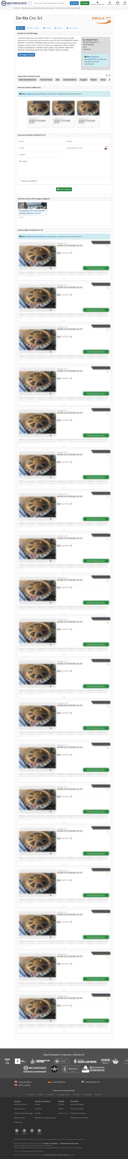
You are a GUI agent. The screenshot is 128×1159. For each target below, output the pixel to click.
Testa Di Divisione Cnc (27, 80)
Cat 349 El (40, 1094)
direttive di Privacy (50, 1155)
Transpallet (88, 1094)
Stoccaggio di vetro (63, 1094)
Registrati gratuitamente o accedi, (40, 94)
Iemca (103, 80)
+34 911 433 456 (24, 1085)
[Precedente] (107, 75)
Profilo (21, 28)
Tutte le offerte (73, 28)
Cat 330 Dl (50, 1094)
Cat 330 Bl (30, 1094)
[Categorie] (29, 3)
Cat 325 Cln (77, 1094)
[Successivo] (109, 75)
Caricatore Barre (69, 80)
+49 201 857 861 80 (92, 1082)
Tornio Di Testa (46, 80)
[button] (125, 3)
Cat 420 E (98, 1094)
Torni (21, 217)
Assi (57, 80)
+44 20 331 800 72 (25, 1082)
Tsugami (83, 80)
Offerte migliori (34, 28)
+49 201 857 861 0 (58, 1082)
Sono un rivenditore (29, 181)
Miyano (94, 80)
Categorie (59, 28)
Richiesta (47, 28)
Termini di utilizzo (62, 1155)
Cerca (75, 3)
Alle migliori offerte (26, 55)
